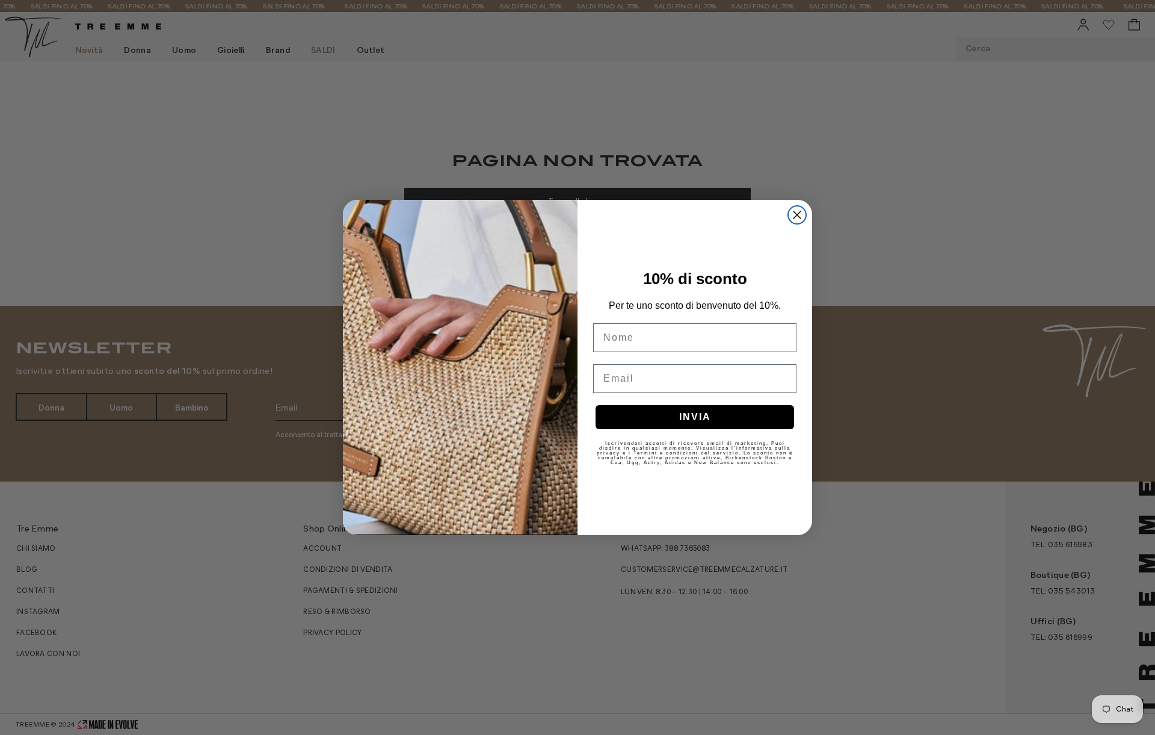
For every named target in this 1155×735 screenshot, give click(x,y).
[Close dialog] (797, 215)
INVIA (695, 417)
